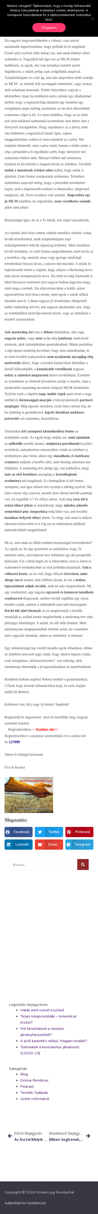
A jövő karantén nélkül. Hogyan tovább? (53, 1040)
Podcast (27, 1086)
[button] (19, 832)
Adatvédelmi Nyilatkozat (25, 1203)
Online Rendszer (34, 1080)
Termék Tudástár (34, 1092)
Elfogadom (49, 27)
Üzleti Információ (34, 1098)
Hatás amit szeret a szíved (42, 1010)
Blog (24, 1074)
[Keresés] (83, 864)
